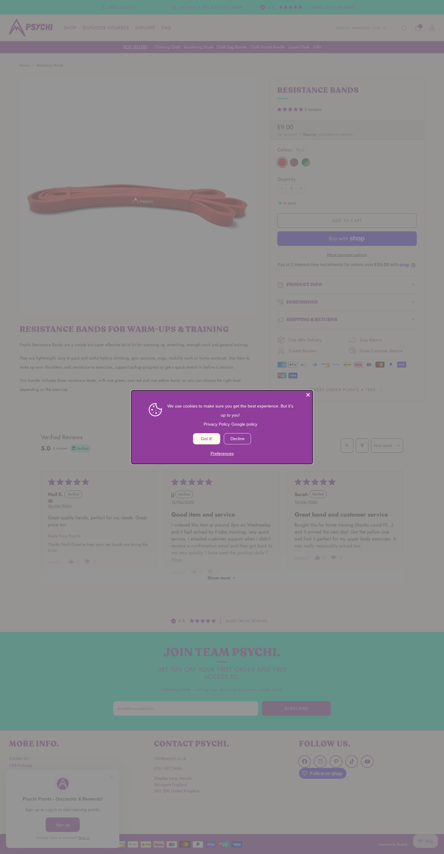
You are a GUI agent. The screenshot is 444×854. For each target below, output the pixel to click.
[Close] (308, 395)
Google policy (244, 423)
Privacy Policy (217, 423)
